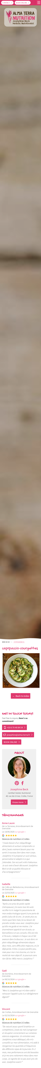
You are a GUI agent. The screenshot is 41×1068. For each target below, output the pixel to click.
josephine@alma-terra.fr (16, 734)
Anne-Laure (8, 823)
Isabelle (6, 884)
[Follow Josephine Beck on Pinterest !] (17, 783)
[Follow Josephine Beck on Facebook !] (22, 783)
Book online (21, 3)
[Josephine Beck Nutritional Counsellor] (19, 778)
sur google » (20, 831)
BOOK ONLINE (10, 742)
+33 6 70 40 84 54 (13, 727)
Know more (17, 802)
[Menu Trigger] (38, 2)
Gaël (4, 970)
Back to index (22, 696)
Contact (6, 3)
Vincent (6, 1009)
